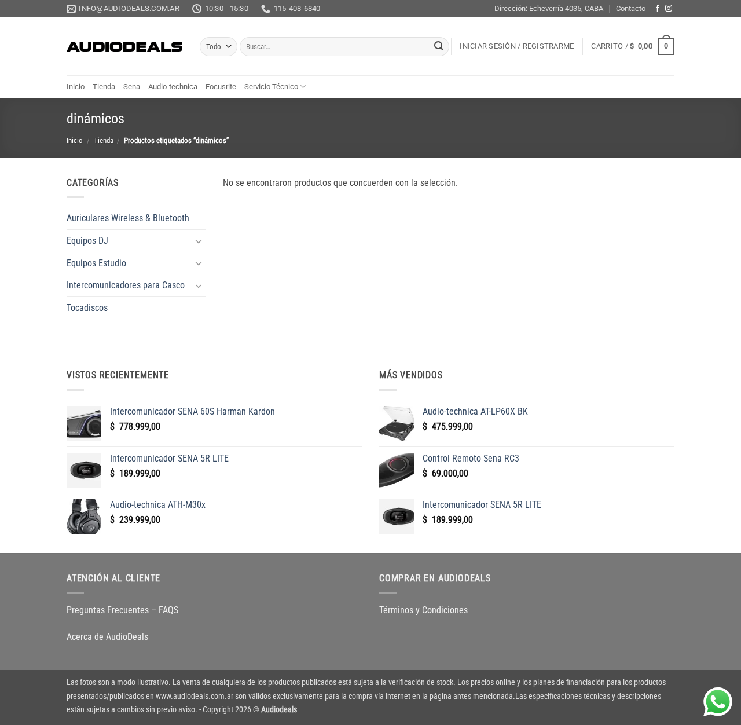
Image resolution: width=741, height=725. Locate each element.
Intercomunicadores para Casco (126, 285)
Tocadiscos (87, 307)
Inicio (76, 86)
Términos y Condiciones (423, 610)
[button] (517, 46)
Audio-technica (172, 86)
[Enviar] (439, 47)
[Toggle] (199, 241)
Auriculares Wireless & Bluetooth (128, 218)
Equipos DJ (87, 240)
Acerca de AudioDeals (107, 636)
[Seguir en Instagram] (668, 9)
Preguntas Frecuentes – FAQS (122, 610)
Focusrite (221, 86)
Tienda (104, 86)
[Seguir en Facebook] (657, 9)
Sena (131, 86)
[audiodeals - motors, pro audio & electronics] (124, 47)
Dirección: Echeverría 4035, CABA (548, 8)
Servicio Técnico (271, 86)
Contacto (630, 8)
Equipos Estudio (96, 263)
